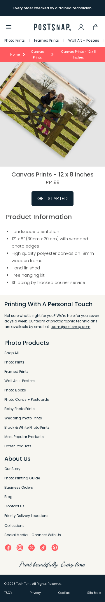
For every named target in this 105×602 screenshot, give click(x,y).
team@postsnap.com (70, 326)
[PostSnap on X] (31, 547)
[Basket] (95, 27)
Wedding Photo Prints (23, 418)
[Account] (81, 27)
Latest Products (18, 446)
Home (15, 54)
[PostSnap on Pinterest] (55, 547)
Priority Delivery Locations (26, 515)
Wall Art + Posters (83, 40)
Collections (14, 525)
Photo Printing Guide (22, 478)
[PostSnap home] (52, 27)
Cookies (64, 593)
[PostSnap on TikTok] (43, 547)
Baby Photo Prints (19, 408)
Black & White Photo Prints (27, 427)
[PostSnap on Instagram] (20, 547)
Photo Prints (14, 40)
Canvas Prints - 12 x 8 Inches (78, 54)
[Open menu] (8, 27)
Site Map (94, 593)
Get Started (52, 198)
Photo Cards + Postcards (26, 399)
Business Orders (18, 487)
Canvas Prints (37, 54)
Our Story (12, 468)
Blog (8, 496)
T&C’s (8, 593)
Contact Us (14, 506)
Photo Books (15, 390)
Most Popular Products (24, 436)
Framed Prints (46, 40)
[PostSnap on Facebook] (8, 547)
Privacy (35, 593)
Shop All (11, 352)
